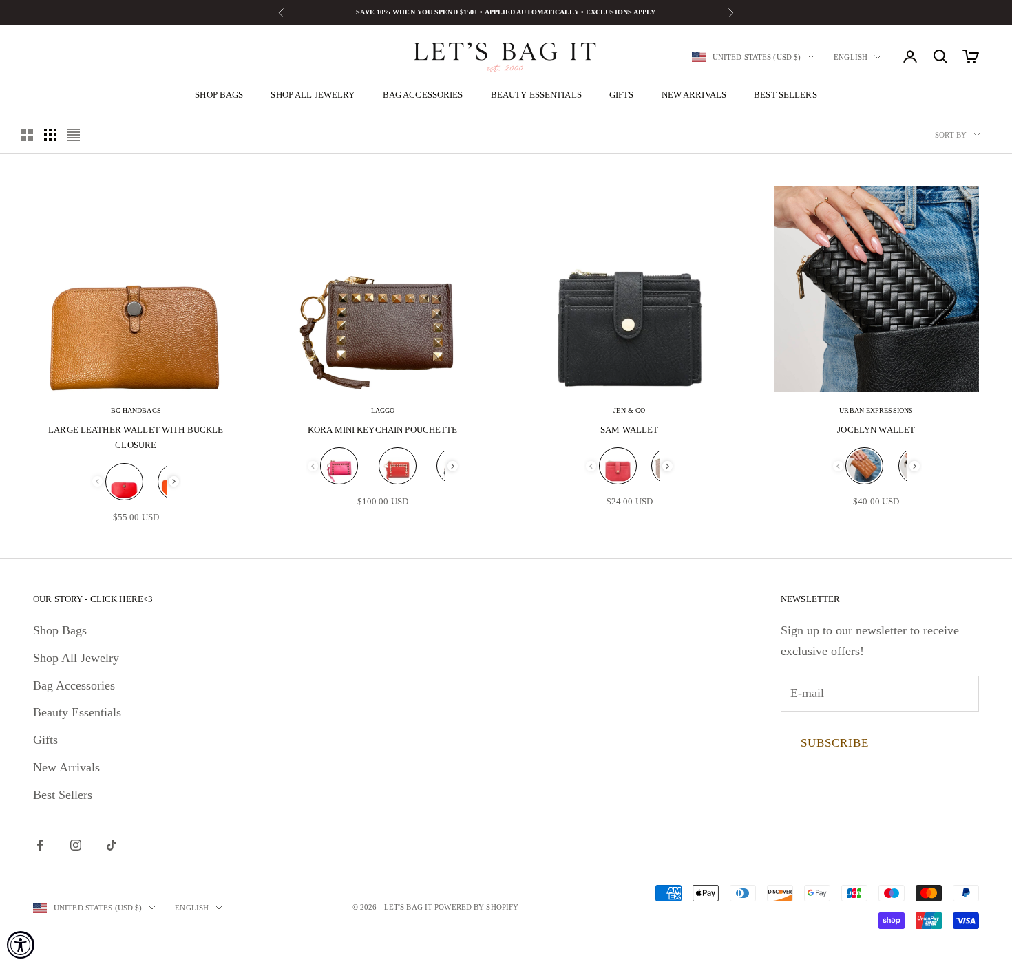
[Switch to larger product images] (27, 134)
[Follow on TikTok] (111, 845)
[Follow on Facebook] (40, 845)
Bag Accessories (423, 94)
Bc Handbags (136, 410)
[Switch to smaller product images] (50, 134)
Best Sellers (785, 94)
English (850, 57)
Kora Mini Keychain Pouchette (383, 430)
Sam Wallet (629, 430)
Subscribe (835, 742)
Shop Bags (219, 94)
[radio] (124, 481)
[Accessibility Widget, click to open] (20, 945)
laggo (383, 410)
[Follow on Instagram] (76, 845)
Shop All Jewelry (313, 94)
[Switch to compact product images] (73, 134)
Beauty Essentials (536, 94)
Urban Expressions (876, 410)
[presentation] (174, 481)
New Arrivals (694, 94)
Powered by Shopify (476, 907)
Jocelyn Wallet (876, 430)
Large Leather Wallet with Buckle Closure (135, 437)
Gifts (621, 94)
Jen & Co (629, 410)
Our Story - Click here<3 (93, 599)
